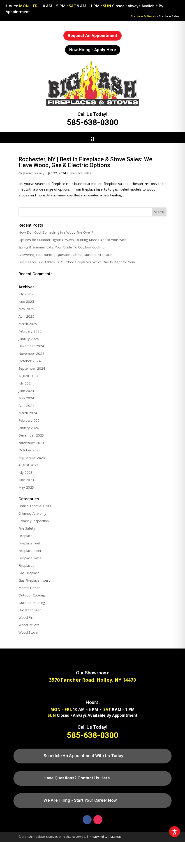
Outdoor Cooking (31, 595)
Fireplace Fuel (29, 543)
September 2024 (31, 368)
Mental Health (29, 587)
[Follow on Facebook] (87, 819)
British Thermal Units (34, 506)
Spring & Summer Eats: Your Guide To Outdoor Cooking (61, 247)
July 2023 (25, 472)
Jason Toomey (33, 173)
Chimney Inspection (33, 521)
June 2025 (26, 301)
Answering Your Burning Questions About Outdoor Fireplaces (65, 254)
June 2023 (26, 480)
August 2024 (28, 375)
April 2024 (26, 405)
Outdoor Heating (31, 602)
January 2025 (28, 338)
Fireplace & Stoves (143, 16)
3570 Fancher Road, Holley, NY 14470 (92, 680)
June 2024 (26, 390)
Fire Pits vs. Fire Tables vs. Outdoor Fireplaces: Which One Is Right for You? (77, 262)
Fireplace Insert (30, 550)
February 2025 (30, 331)
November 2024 (31, 353)
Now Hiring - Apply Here (92, 49)
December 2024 (31, 346)
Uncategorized (30, 610)
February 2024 (30, 420)
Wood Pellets (28, 625)
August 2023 (28, 465)
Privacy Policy (98, 837)
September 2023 (31, 457)
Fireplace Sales (80, 173)
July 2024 (25, 383)
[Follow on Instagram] (97, 819)
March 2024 (27, 413)
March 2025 (27, 323)
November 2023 (31, 442)
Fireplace (25, 535)
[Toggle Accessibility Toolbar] (174, 831)
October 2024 (29, 361)
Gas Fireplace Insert (34, 580)
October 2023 (29, 450)
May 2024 (26, 398)
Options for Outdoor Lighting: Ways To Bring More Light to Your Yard (72, 239)
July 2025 (25, 294)
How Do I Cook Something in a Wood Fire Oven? (55, 232)
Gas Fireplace (28, 573)
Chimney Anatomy (32, 513)
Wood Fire (26, 617)
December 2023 (31, 435)
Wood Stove (28, 632)
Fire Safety (26, 528)
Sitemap (116, 837)
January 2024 (28, 428)
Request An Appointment (92, 35)
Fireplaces (26, 565)
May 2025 (26, 309)
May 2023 (26, 487)
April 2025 (26, 316)
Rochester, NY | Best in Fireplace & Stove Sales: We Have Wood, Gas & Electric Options (85, 162)
